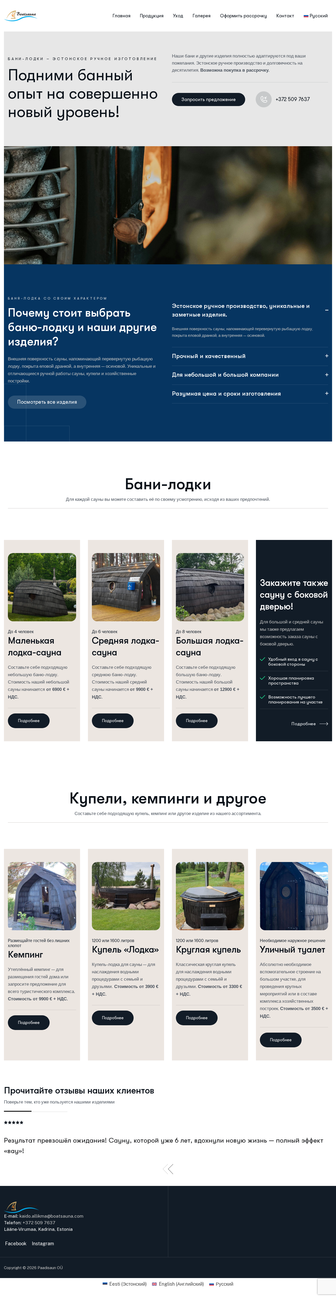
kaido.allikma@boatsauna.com (51, 1216)
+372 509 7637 (39, 1222)
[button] (165, 1169)
